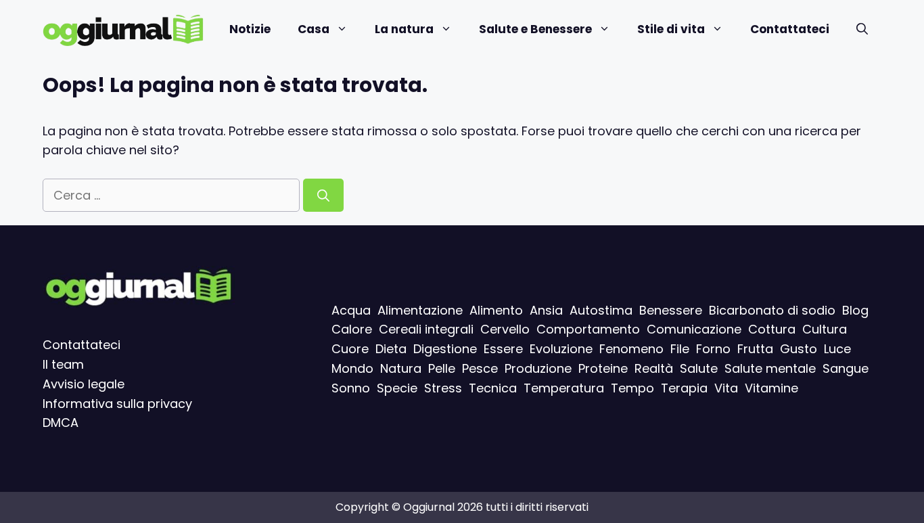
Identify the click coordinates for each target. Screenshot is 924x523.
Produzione (538, 368)
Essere (503, 348)
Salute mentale (770, 368)
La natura (404, 29)
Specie (397, 388)
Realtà (653, 368)
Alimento (496, 310)
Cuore (350, 348)
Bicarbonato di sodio (772, 310)
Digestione (445, 348)
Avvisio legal (80, 384)
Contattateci (789, 29)
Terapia (684, 388)
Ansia (546, 310)
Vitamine (771, 388)
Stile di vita (671, 29)
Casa (313, 29)
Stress (443, 388)
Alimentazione (420, 310)
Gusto (798, 348)
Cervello (505, 329)
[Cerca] (323, 195)
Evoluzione (561, 348)
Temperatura (564, 388)
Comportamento (588, 329)
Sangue (846, 368)
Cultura (824, 329)
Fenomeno (631, 348)
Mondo (352, 368)
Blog (855, 310)
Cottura (771, 329)
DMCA (60, 423)
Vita (726, 388)
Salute (699, 368)
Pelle (441, 368)
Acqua (351, 310)
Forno (713, 348)
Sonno (350, 388)
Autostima (601, 310)
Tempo (632, 388)
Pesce (480, 368)
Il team (63, 364)
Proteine (603, 368)
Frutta (755, 348)
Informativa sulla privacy (117, 403)
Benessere (670, 310)
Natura (400, 368)
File (679, 348)
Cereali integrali (426, 329)
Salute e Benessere (535, 29)
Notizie (250, 29)
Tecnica (493, 388)
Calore (351, 329)
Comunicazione (694, 329)
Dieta (391, 348)
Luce (837, 348)
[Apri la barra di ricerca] (862, 29)
